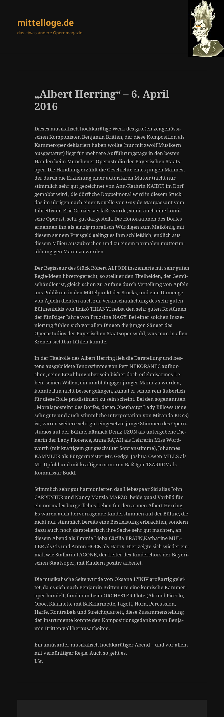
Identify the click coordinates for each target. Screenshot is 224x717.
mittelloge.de (45, 22)
